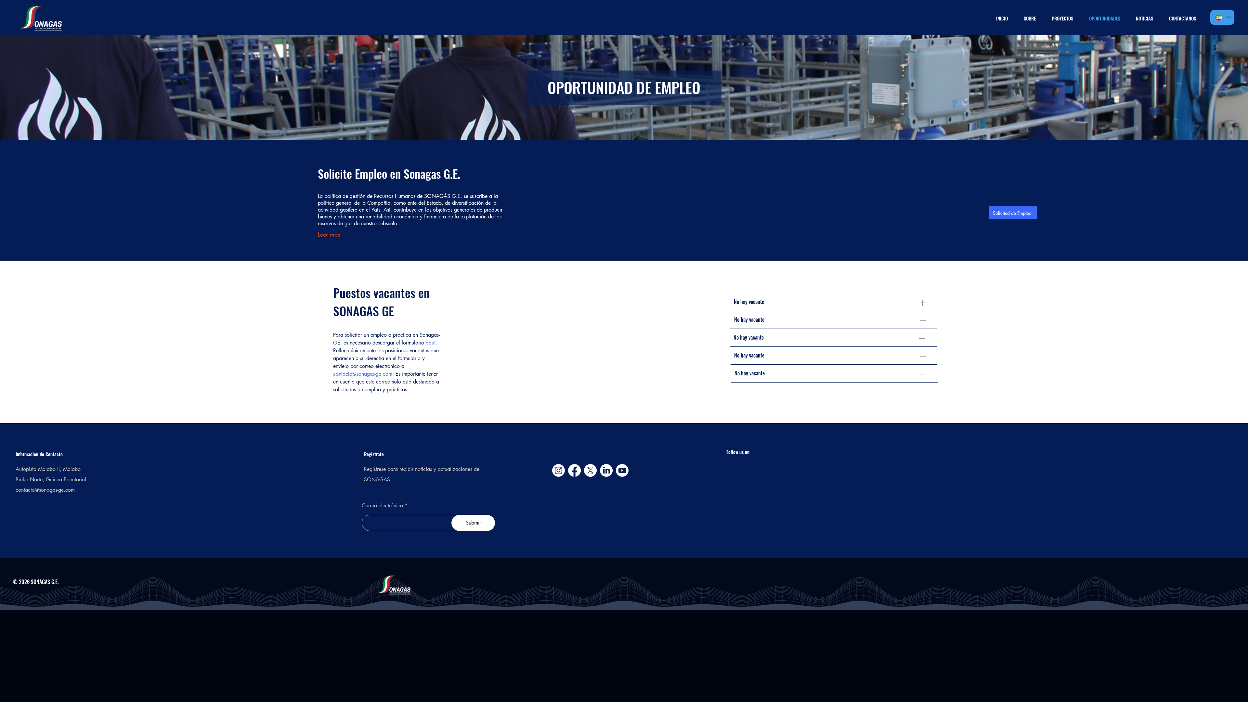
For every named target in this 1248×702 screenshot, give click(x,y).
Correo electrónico (383, 505)
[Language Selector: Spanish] (1222, 17)
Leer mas (329, 234)
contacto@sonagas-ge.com (362, 373)
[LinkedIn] (606, 470)
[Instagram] (558, 470)
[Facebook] (574, 470)
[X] (590, 470)
